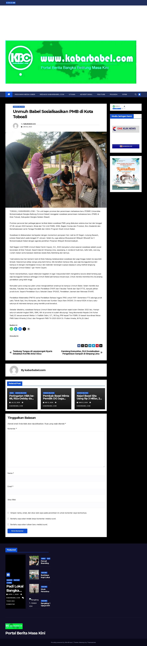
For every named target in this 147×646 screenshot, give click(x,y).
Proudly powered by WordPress (62, 642)
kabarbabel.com (29, 124)
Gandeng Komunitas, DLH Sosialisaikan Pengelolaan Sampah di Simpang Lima (80, 352)
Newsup (82, 642)
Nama (11, 473)
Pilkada (114, 94)
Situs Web (12, 500)
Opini (124, 94)
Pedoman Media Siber (25, 94)
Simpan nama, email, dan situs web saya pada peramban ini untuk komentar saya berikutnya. (48, 513)
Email (10, 486)
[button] (135, 94)
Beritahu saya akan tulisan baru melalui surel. (29, 524)
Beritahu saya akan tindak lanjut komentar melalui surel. (33, 519)
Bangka (9, 580)
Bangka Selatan (19, 106)
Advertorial (86, 94)
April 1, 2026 (13, 594)
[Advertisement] (73, 24)
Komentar (12, 429)
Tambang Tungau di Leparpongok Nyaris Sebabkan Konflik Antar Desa (32, 352)
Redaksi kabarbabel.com (52, 94)
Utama (72, 94)
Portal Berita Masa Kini (73, 86)
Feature (101, 94)
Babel (12, 393)
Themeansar (91, 642)
